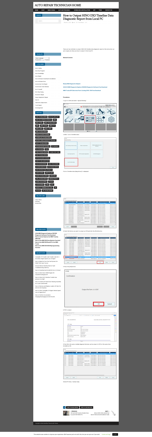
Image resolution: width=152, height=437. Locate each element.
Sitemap (37, 201)
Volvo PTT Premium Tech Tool (44, 187)
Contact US (108, 10)
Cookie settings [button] (106, 434)
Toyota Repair (40, 184)
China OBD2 (38, 200)
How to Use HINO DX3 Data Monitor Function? (47, 240)
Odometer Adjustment (41, 102)
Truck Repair (81, 22)
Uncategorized (39, 108)
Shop (42, 10)
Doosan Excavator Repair (43, 146)
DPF (94, 10)
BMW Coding (51, 10)
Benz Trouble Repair (50, 122)
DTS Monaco (55, 146)
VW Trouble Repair (47, 190)
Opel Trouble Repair (41, 179)
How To (37, 100)
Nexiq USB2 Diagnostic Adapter (72, 84)
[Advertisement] (90, 36)
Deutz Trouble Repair (42, 143)
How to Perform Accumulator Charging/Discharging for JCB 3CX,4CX (45, 296)
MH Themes (55, 423)
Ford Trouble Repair (41, 152)
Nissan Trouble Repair (42, 176)
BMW (37, 125)
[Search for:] (48, 21)
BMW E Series (39, 128)
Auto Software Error (40, 81)
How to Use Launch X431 (42, 161)
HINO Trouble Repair (72, 407)
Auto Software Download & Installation (45, 79)
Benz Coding (39, 122)
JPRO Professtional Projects (44, 170)
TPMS (100, 10)
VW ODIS (38, 190)
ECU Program (39, 149)
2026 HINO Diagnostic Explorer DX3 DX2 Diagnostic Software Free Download (46, 234)
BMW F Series (48, 128)
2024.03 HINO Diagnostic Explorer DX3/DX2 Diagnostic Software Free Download (85, 87)
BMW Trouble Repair (41, 131)
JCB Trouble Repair (53, 167)
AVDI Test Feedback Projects (43, 120)
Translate (47, 60)
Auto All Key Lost (54, 117)
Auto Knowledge (39, 73)
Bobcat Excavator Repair (42, 134)
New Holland (49, 173)
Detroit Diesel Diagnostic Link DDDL (46, 140)
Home (36, 10)
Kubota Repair (40, 173)
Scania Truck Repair (41, 181)
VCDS (52, 184)
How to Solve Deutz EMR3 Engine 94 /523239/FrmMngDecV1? (44, 273)
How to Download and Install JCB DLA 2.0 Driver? (48, 270)
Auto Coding (38, 68)
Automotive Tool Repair (41, 84)
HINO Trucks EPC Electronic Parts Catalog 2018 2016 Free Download (82, 90)
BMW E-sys (52, 125)
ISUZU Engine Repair (41, 164)
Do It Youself (38, 89)
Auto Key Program (64, 10)
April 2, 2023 (68, 22)
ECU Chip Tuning (39, 92)
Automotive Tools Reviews (42, 87)
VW (55, 187)
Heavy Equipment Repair (41, 97)
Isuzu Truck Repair (54, 164)
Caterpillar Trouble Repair (43, 137)
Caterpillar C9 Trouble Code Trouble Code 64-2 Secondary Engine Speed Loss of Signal (47, 258)
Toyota (51, 181)
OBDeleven (53, 176)
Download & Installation (82, 10)
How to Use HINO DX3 (86, 407)
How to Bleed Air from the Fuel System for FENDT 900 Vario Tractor (46, 262)
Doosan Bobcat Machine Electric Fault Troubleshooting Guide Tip (45, 266)
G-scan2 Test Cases (54, 152)
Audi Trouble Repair (41, 117)
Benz (55, 120)
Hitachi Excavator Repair (42, 158)
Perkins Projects (53, 179)
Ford (46, 149)
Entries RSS (38, 203)
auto (74, 22)
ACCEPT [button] (115, 434)
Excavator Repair (39, 95)
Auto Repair (38, 76)
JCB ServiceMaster (41, 167)
